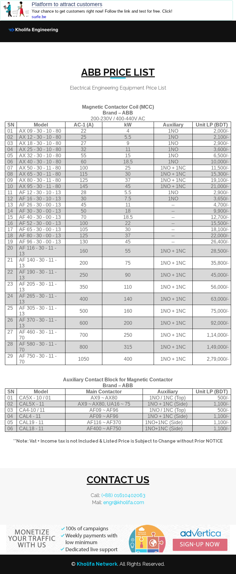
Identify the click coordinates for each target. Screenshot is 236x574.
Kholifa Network (97, 564)
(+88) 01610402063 (123, 495)
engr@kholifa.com (123, 502)
